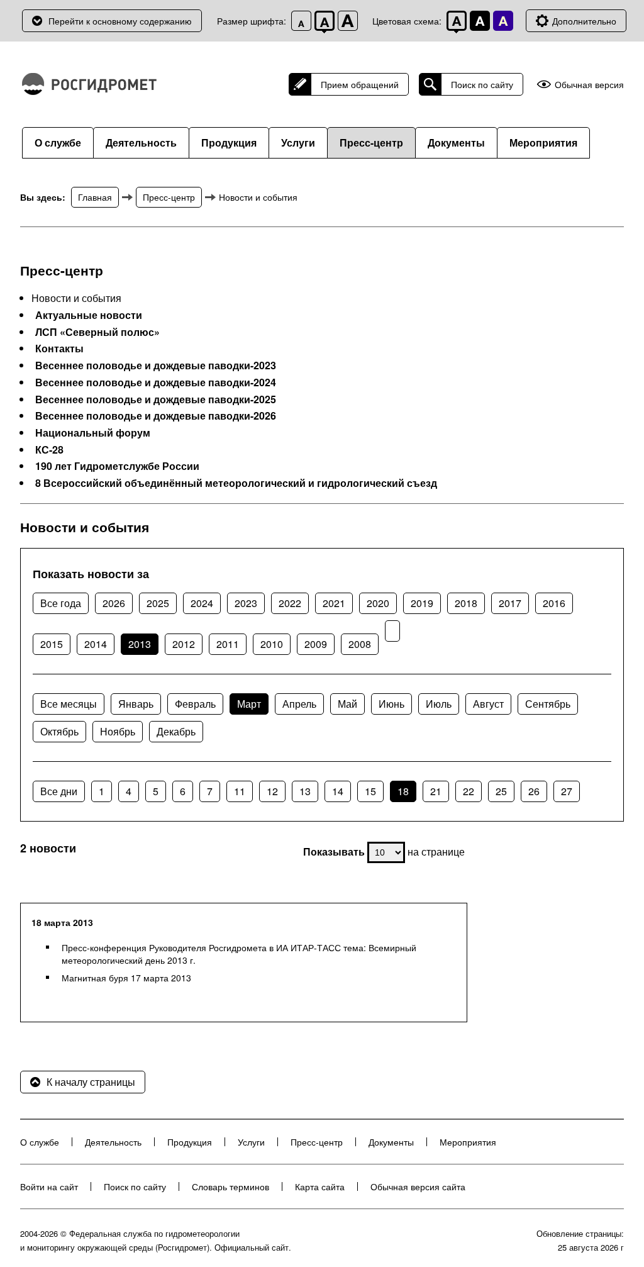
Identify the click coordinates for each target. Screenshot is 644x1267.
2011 (227, 644)
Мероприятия (543, 142)
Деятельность (141, 142)
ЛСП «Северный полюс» (97, 332)
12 (272, 791)
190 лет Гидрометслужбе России (117, 466)
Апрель (299, 703)
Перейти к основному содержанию (120, 20)
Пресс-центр (371, 142)
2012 (183, 644)
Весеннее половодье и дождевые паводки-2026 (155, 416)
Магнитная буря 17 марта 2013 (126, 977)
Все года (60, 603)
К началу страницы (91, 1081)
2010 (271, 644)
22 (468, 791)
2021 (334, 603)
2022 (290, 603)
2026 (114, 603)
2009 (315, 644)
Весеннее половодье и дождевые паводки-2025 (155, 399)
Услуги (298, 142)
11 (239, 791)
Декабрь (176, 731)
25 (501, 791)
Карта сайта (320, 1186)
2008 (359, 644)
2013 (139, 644)
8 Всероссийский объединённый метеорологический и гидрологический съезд (236, 483)
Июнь (391, 703)
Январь (135, 703)
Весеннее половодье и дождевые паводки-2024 (155, 382)
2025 (158, 603)
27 (566, 791)
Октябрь (59, 731)
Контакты (59, 348)
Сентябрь (547, 703)
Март (249, 703)
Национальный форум (92, 433)
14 (337, 791)
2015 (51, 644)
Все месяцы (68, 703)
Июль (439, 703)
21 (435, 791)
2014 (95, 644)
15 (370, 791)
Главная (95, 197)
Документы (456, 142)
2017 (510, 603)
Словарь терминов (230, 1186)
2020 (378, 603)
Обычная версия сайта (417, 1186)
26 (534, 791)
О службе (58, 142)
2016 (554, 603)
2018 (466, 603)
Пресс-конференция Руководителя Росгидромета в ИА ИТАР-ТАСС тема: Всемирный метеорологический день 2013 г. (239, 953)
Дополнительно (584, 20)
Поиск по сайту (482, 84)
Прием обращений (360, 84)
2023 (246, 603)
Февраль (195, 703)
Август (488, 703)
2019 (422, 603)
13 (305, 791)
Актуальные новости (88, 315)
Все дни (58, 791)
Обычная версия (589, 85)
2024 (202, 603)
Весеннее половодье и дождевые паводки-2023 (155, 365)
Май (347, 703)
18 (403, 791)
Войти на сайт (49, 1186)
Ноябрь (117, 731)
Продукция (229, 142)
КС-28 (49, 450)
